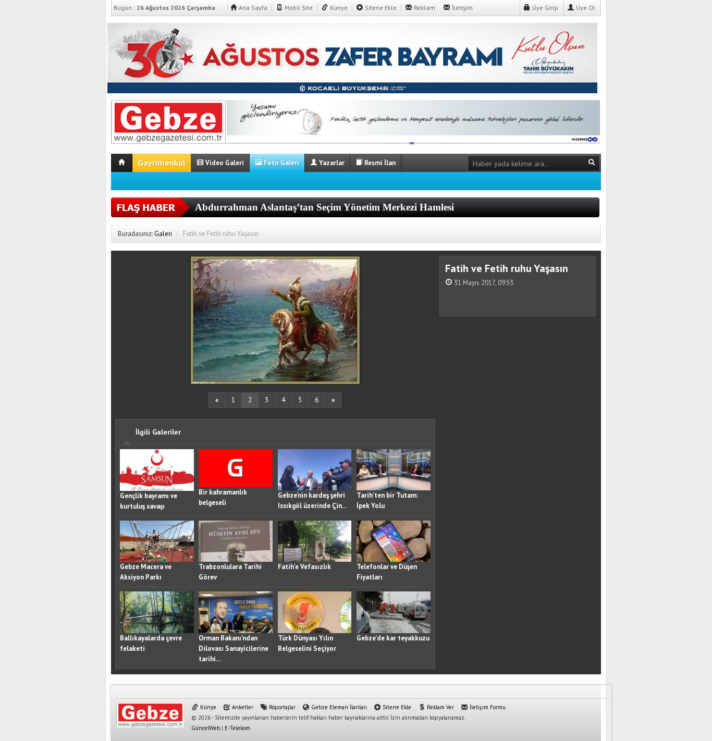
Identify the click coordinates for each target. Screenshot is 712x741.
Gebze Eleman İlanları (338, 707)
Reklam (423, 7)
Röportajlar (281, 707)
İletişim (461, 7)
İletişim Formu (487, 707)
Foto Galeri (280, 162)
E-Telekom (237, 728)
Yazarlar (331, 162)
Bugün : (164, 7)
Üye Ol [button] (584, 7)
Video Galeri (224, 162)
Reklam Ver (439, 707)
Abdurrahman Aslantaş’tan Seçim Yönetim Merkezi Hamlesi (324, 207)
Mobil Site (298, 7)
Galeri (163, 233)
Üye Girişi (544, 7)
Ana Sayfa (252, 7)
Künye (338, 7)
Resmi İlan (379, 162)
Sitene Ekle (380, 7)
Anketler (241, 707)
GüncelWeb (205, 728)
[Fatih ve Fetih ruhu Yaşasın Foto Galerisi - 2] (168, 120)
